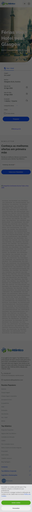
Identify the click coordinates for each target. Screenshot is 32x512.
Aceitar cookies (16, 502)
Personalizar (16, 508)
